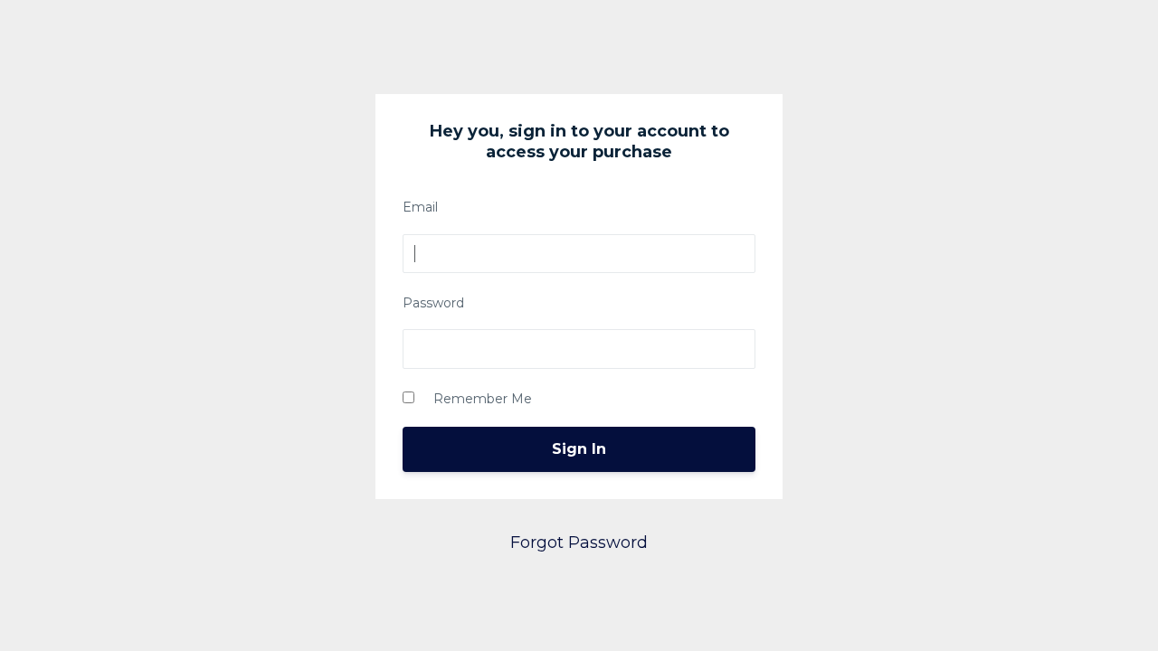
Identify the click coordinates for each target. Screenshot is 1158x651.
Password (433, 303)
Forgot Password (579, 542)
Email (420, 207)
